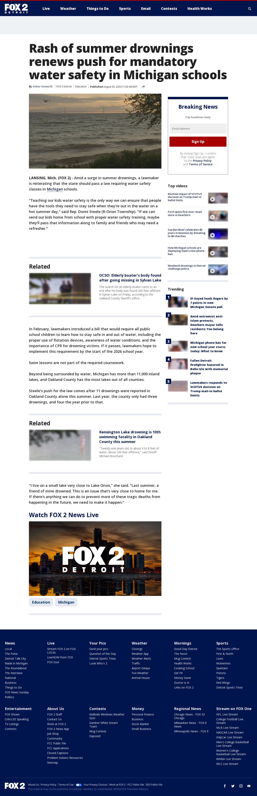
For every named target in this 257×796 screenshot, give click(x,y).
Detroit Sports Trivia (102, 658)
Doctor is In (181, 682)
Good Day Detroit (185, 649)
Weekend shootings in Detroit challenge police (187, 267)
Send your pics (98, 649)
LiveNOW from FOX (60, 657)
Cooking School (184, 668)
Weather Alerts (141, 658)
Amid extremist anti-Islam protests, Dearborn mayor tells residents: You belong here (206, 324)
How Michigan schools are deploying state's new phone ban (186, 251)
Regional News (187, 708)
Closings (137, 649)
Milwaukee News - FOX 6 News (190, 724)
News (10, 643)
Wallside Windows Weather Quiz (106, 716)
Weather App (140, 654)
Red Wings (223, 682)
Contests (10, 729)
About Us (55, 708)
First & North (224, 654)
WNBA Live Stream (228, 759)
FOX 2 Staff (54, 714)
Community (54, 738)
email (249, 786)
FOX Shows (12, 714)
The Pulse (11, 654)
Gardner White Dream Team (103, 724)
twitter (233, 786)
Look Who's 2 (98, 663)
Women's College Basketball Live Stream (231, 752)
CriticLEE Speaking (17, 719)
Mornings (182, 643)
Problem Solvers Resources (65, 758)
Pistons (221, 673)
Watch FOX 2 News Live (64, 515)
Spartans (222, 668)
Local (8, 649)
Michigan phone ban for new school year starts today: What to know (208, 347)
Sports (222, 643)
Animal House (141, 678)
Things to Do (13, 687)
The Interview (13, 673)
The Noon (180, 654)
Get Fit (178, 673)
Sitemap (52, 762)
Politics (9, 697)
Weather (139, 643)
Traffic (136, 663)
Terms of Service (200, 164)
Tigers (220, 678)
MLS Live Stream (227, 764)
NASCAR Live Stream (230, 732)
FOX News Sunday (17, 692)
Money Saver (182, 678)
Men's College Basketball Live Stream (232, 744)
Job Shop (53, 734)
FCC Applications (58, 748)
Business (10, 682)
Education (81, 86)
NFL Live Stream (227, 714)
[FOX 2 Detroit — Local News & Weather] (18, 8)
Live (51, 643)
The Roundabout (16, 668)
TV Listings (12, 724)
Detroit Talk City (15, 658)
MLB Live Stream (227, 727)
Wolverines (223, 663)
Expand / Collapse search (249, 9)
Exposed (94, 736)
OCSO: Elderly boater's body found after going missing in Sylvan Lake (130, 277)
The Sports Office (227, 649)
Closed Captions (57, 753)
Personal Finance (143, 714)
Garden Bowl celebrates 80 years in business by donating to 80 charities (186, 233)
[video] (218, 198)
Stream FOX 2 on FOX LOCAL (61, 650)
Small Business (141, 729)
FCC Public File (56, 743)
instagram (241, 786)
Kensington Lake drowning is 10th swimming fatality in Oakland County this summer (130, 437)
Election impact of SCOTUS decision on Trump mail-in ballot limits (185, 197)
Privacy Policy (202, 161)
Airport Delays (141, 668)
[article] (60, 288)
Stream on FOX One (234, 708)
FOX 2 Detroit (64, 86)
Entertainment (18, 708)
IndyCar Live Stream (229, 737)
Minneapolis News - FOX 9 (191, 731)
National (10, 678)
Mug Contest (182, 658)
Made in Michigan (16, 663)
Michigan (55, 189)
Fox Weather (140, 673)
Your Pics (97, 643)
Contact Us (54, 719)
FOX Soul (53, 662)
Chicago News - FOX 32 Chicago (189, 716)
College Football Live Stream (229, 721)
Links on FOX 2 (184, 687)
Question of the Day (102, 654)
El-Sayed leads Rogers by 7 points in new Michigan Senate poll (209, 303)
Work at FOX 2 (56, 724)
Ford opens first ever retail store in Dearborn (185, 213)
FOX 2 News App (58, 729)
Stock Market (140, 724)
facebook (225, 786)
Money (138, 708)
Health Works (183, 663)
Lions (219, 658)
